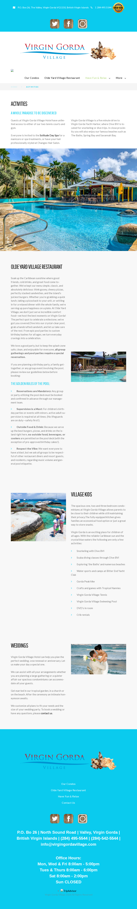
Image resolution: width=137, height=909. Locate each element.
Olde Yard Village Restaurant (62, 77)
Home (14, 87)
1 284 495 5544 (103, 7)
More (119, 77)
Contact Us (68, 802)
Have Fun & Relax (96, 77)
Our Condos (32, 77)
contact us (46, 713)
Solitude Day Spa (49, 135)
